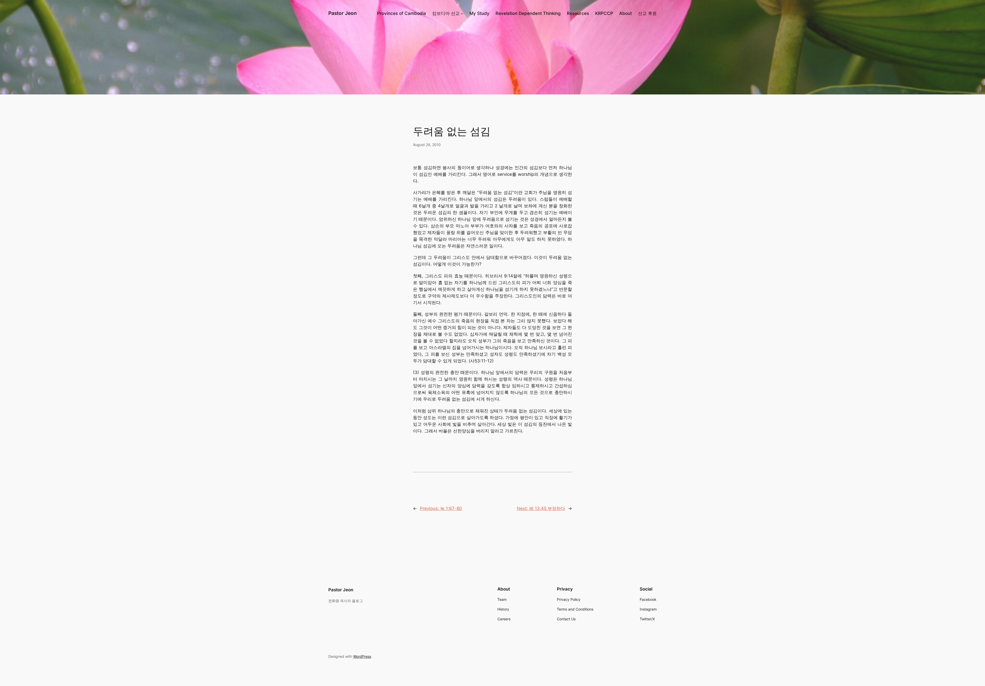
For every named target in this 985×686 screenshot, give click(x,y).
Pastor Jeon (342, 13)
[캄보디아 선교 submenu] (462, 13)
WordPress (362, 656)
